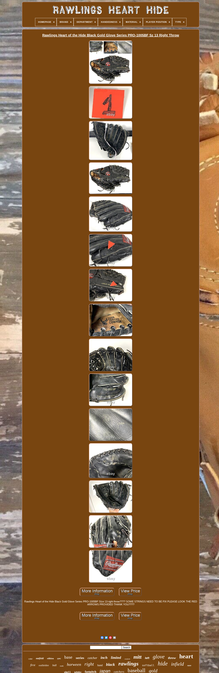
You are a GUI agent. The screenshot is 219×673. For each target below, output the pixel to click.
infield (177, 664)
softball (148, 665)
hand (100, 665)
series (80, 658)
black (110, 664)
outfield (40, 658)
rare (189, 665)
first (32, 665)
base (68, 657)
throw (172, 658)
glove (159, 657)
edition (50, 658)
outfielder (44, 665)
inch (104, 657)
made (61, 666)
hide (163, 663)
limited (116, 658)
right (89, 664)
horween (74, 664)
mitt (137, 657)
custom (127, 659)
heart (186, 656)
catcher (92, 658)
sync (59, 658)
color (30, 659)
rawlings (128, 664)
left (147, 658)
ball (54, 665)
